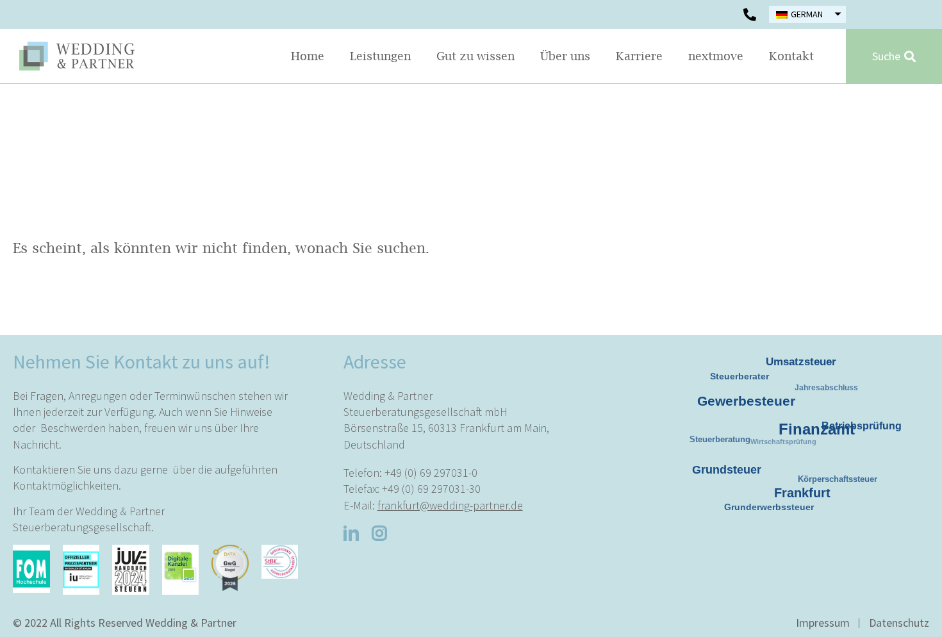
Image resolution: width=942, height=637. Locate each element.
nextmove (715, 56)
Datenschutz (899, 622)
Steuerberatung (725, 445)
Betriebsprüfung (860, 424)
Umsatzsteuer (799, 359)
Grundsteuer (722, 465)
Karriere (639, 56)
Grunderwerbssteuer (771, 509)
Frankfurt (795, 485)
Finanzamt (807, 420)
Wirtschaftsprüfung (794, 452)
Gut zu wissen (475, 56)
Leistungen (380, 56)
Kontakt (791, 56)
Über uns (565, 56)
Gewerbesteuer (739, 393)
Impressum (823, 622)
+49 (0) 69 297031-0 (430, 472)
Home (307, 56)
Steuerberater (743, 380)
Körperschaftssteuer (842, 483)
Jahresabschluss (832, 394)
